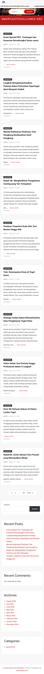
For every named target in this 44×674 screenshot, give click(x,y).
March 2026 (10, 616)
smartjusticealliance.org (22, 19)
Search (7, 505)
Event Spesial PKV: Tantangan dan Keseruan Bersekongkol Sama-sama (20, 39)
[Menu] (3, 2)
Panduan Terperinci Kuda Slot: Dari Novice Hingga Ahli (20, 228)
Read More (11, 64)
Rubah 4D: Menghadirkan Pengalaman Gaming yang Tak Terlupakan (21, 182)
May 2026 (10, 610)
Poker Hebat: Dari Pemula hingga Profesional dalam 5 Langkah (19, 365)
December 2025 (12, 624)
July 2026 (10, 604)
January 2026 (11, 621)
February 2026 (11, 618)
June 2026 (10, 607)
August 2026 (11, 601)
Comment (6, 67)
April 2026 (10, 613)
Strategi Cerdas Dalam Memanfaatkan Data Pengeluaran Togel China (21, 319)
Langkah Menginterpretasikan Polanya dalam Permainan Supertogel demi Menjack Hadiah (21, 86)
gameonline (7, 34)
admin (5, 44)
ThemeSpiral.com (22, 670)
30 (24, 493)
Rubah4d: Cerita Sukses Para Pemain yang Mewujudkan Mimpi (21, 456)
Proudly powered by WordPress (13, 668)
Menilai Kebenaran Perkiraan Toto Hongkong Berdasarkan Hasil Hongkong (19, 135)
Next (29, 493)
